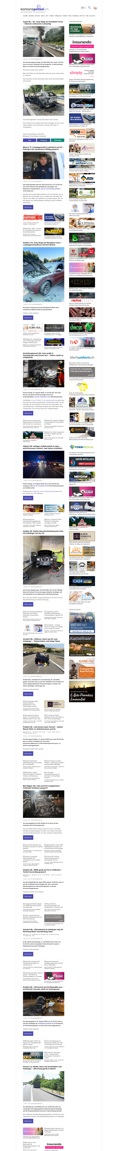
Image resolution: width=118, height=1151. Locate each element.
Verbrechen (58, 16)
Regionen (31, 16)
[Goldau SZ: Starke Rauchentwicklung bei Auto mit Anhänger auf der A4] (43, 560)
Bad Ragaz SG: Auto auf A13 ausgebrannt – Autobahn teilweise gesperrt (42, 787)
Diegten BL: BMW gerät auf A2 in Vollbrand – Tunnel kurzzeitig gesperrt (42, 871)
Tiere (87, 16)
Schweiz (25, 16)
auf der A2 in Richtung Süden (50, 189)
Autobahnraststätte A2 (46, 1023)
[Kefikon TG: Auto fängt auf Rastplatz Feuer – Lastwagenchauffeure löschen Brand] (43, 274)
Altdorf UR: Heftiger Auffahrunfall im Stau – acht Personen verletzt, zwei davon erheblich (42, 447)
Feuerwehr (75, 16)
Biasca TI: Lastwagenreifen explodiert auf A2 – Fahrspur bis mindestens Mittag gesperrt (43, 148)
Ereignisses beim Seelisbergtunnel (43, 491)
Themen (51, 16)
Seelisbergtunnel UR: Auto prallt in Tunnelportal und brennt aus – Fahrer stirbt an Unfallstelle (43, 355)
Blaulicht (92, 16)
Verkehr (64, 16)
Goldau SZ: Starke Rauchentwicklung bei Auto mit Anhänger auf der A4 (43, 532)
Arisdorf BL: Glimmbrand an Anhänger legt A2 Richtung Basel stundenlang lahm (43, 930)
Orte (47, 16)
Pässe (70, 16)
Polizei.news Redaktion (36, 59)
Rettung (82, 16)
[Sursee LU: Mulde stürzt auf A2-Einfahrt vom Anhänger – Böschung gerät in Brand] (43, 1086)
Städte (43, 16)
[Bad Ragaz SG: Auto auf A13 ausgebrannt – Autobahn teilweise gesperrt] (43, 804)
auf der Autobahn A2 (42, 397)
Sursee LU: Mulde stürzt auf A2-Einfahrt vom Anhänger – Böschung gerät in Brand (42, 1068)
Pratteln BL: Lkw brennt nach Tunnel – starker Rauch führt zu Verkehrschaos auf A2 (43, 728)
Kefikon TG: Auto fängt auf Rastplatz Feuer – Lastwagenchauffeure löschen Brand (42, 244)
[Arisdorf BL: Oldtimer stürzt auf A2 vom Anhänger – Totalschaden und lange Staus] (43, 659)
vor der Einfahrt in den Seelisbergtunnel (44, 400)
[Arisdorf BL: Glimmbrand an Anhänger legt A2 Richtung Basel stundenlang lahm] (43, 935)
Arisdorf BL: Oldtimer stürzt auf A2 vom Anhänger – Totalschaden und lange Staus (41, 640)
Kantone (37, 16)
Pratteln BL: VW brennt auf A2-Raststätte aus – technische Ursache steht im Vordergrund (43, 988)
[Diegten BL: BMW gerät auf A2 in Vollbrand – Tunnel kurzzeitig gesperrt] (43, 875)
